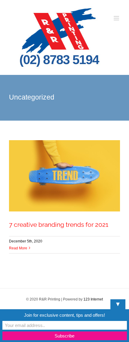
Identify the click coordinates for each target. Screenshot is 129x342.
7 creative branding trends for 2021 (58, 224)
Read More (18, 248)
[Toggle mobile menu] (117, 18)
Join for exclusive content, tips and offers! (64, 315)
